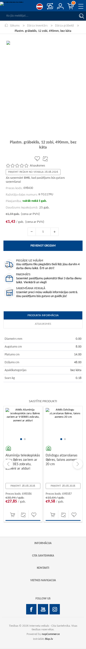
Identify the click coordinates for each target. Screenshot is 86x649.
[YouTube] (43, 609)
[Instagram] (55, 609)
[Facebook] (31, 609)
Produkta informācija (43, 315)
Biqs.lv (49, 638)
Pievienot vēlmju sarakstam (33, 515)
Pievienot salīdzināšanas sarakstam (23, 515)
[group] (23, 425)
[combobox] (38, 16)
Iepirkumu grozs (73, 3)
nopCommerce (51, 634)
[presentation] (8, 464)
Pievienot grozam (12, 515)
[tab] (43, 315)
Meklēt (81, 16)
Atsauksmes (43, 323)
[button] (21, 439)
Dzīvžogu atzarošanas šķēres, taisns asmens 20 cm (61, 460)
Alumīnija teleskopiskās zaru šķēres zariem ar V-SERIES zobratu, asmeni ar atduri (23, 462)
